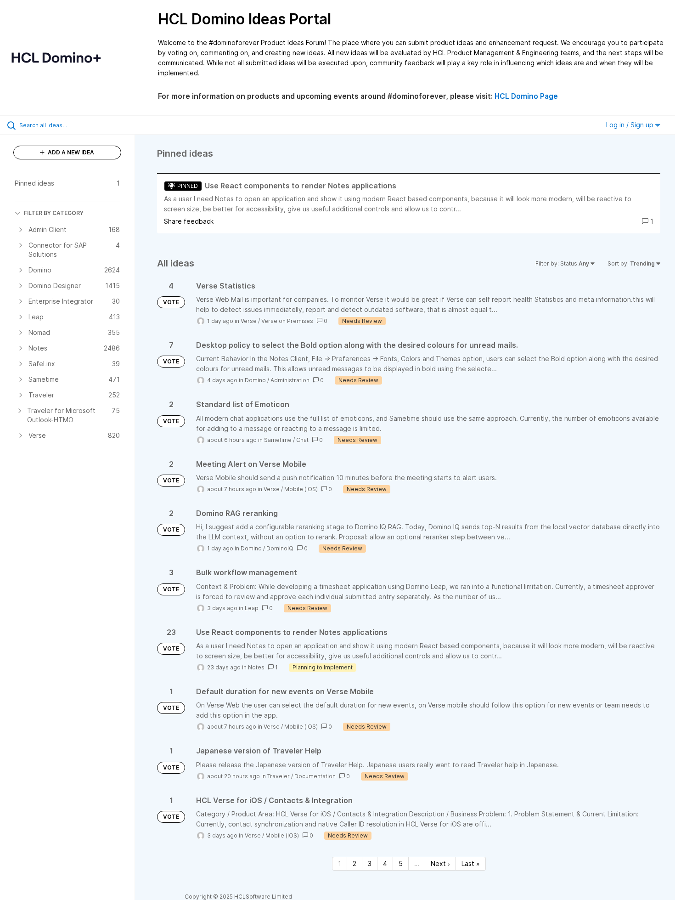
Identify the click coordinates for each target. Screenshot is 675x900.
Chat (302, 439)
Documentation (315, 776)
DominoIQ (279, 548)
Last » (470, 863)
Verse (249, 320)
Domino (255, 380)
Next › (440, 863)
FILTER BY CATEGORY (54, 212)
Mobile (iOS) (301, 489)
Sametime (278, 439)
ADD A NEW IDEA (70, 152)
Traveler (278, 776)
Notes (256, 667)
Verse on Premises (287, 320)
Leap (252, 608)
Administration (289, 380)
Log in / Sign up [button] (630, 125)
